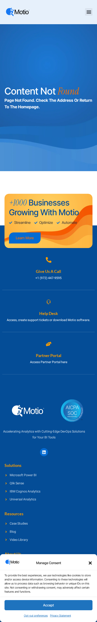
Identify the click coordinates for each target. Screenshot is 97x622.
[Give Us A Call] (48, 260)
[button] (90, 563)
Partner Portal (48, 355)
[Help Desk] (48, 302)
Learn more (25, 238)
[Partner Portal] (48, 344)
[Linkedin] (44, 452)
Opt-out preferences (36, 615)
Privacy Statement (60, 615)
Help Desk (48, 313)
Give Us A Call (48, 271)
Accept (48, 605)
